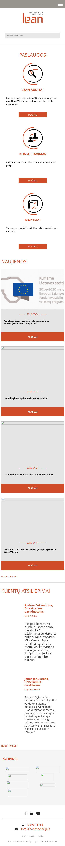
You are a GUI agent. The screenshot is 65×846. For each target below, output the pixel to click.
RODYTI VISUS (9, 746)
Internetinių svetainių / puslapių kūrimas (27, 841)
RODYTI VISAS (8, 576)
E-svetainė (52, 841)
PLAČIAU (32, 114)
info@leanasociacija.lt (35, 829)
